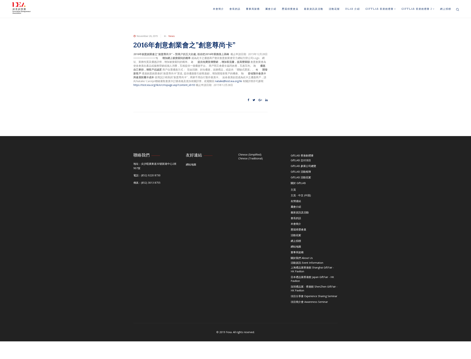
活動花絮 (334, 8)
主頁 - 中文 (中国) (301, 195)
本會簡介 (218, 8)
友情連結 (296, 201)
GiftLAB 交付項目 (301, 160)
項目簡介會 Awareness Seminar (309, 302)
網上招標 (445, 8)
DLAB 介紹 (352, 8)
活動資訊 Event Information (307, 262)
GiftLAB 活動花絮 (301, 177)
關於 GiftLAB (298, 183)
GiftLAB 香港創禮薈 (379, 8)
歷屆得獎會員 (290, 8)
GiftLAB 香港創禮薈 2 (416, 8)
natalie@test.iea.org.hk (228, 81)
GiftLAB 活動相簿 (301, 171)
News (172, 36)
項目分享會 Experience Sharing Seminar (314, 296)
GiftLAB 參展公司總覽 (303, 166)
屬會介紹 (270, 8)
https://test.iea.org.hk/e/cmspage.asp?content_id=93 (164, 85)
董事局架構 (253, 8)
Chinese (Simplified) (249, 154)
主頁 (293, 189)
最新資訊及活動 (313, 8)
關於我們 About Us (302, 258)
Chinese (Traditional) (250, 158)
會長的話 (234, 8)
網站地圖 (191, 164)
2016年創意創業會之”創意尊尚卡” (184, 45)
